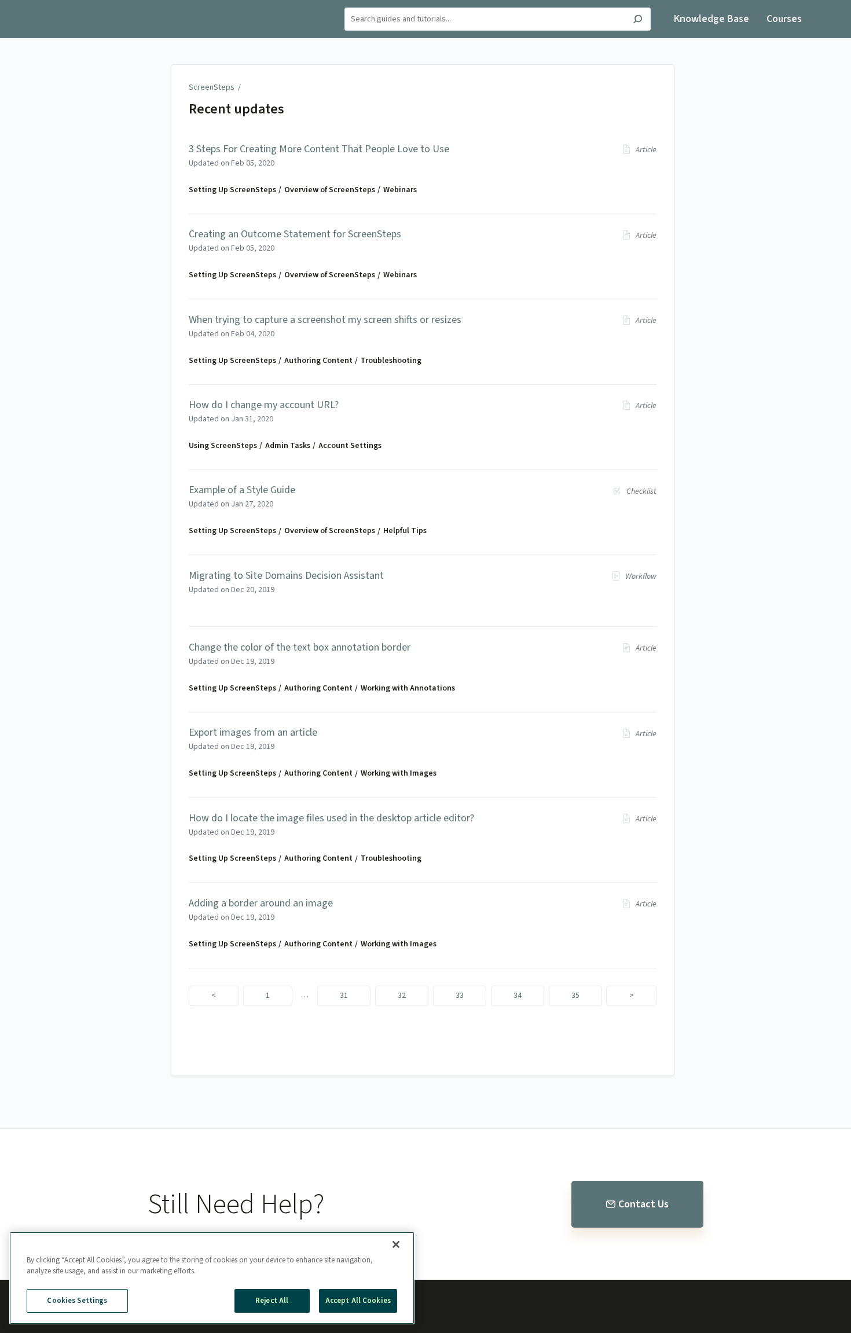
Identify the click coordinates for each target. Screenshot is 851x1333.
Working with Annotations (408, 688)
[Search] (637, 20)
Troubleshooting (391, 360)
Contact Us (643, 1204)
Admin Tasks (287, 445)
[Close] (396, 1244)
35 (575, 995)
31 (344, 995)
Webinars (400, 190)
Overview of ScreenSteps (329, 190)
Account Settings (350, 445)
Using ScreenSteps (223, 445)
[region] (212, 1278)
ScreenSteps (211, 87)
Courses (784, 18)
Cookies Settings (77, 1300)
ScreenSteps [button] (61, 6)
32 (402, 995)
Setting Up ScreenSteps (232, 190)
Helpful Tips (405, 531)
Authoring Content (318, 360)
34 (517, 995)
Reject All (271, 1300)
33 (460, 995)
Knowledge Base (711, 18)
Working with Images (398, 773)
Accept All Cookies (358, 1300)
